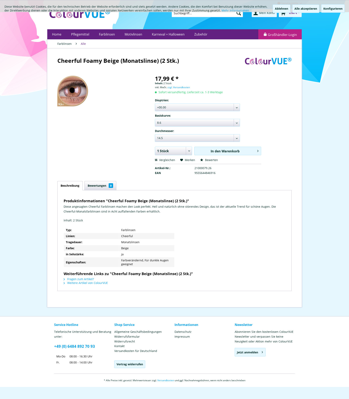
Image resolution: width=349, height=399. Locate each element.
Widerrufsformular (127, 336)
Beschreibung (70, 185)
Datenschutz (182, 332)
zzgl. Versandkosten (178, 87)
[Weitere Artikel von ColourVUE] (268, 65)
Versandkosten (165, 380)
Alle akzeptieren (305, 8)
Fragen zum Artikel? (80, 279)
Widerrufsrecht (124, 341)
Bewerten (211, 160)
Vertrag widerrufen (130, 364)
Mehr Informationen (235, 10)
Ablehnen (281, 8)
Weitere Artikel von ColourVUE (87, 283)
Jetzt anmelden (247, 352)
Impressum (182, 336)
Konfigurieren (333, 8)
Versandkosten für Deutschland (135, 351)
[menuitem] (56, 34)
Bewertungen (100, 185)
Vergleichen (166, 160)
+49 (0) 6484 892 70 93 (74, 346)
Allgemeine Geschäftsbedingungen (138, 332)
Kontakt (119, 346)
